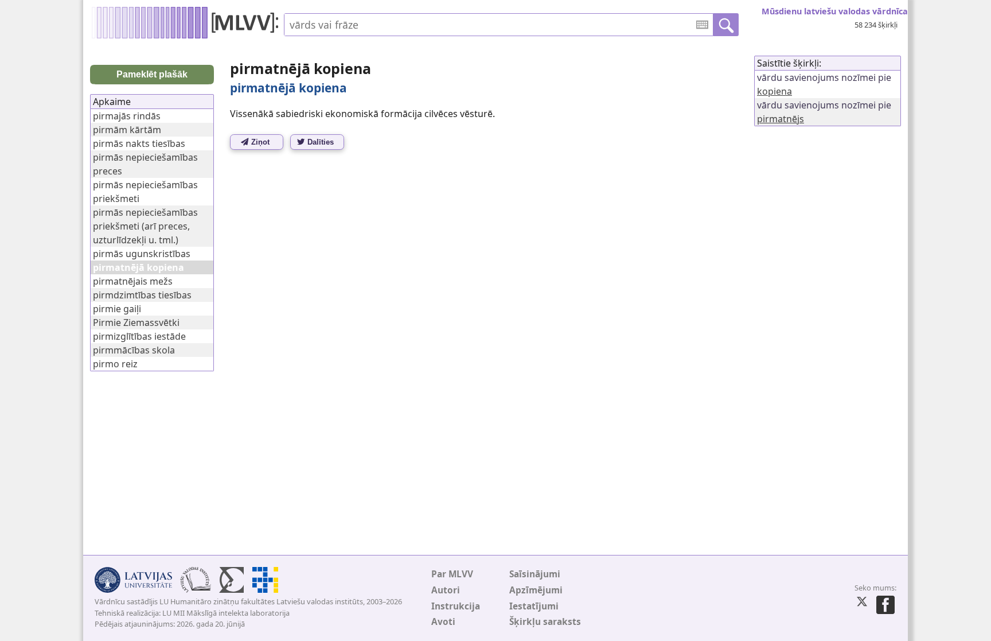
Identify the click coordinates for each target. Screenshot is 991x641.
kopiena (774, 91)
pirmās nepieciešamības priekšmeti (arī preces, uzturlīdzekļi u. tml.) (145, 226)
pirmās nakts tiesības (139, 143)
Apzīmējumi (536, 590)
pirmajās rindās (127, 116)
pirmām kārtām (127, 129)
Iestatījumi (534, 606)
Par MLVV (452, 574)
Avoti (443, 622)
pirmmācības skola (134, 350)
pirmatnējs (780, 118)
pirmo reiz (115, 364)
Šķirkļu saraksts (545, 622)
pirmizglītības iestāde (139, 336)
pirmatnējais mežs (133, 281)
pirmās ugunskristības (141, 253)
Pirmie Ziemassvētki (136, 322)
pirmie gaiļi (117, 308)
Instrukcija (455, 606)
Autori (445, 590)
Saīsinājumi (534, 574)
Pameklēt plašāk (152, 74)
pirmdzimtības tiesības (142, 295)
